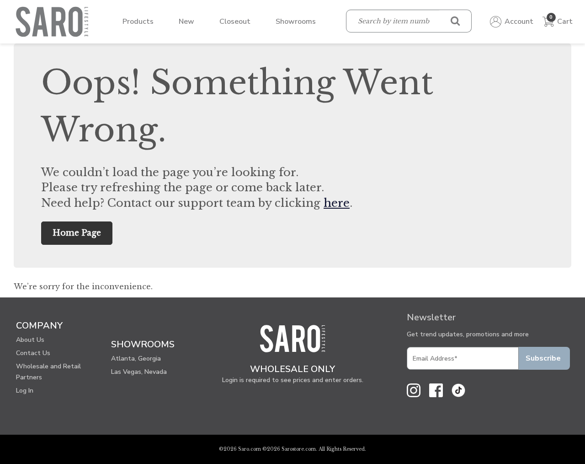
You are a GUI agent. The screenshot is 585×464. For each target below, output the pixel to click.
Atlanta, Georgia (136, 358)
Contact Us (33, 353)
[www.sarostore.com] (292, 342)
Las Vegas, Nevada (139, 371)
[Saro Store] (54, 21)
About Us (30, 339)
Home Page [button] (77, 233)
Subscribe (543, 358)
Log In (24, 390)
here (337, 203)
